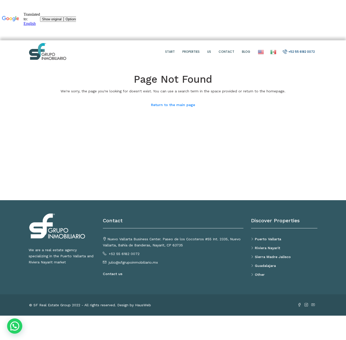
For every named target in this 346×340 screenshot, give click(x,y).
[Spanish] (272, 51)
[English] (260, 51)
